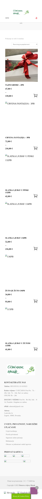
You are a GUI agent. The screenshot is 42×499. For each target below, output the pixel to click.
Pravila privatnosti (12, 434)
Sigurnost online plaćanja (14, 438)
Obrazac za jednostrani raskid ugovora (18, 444)
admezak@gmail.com (16, 406)
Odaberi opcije (35, 95)
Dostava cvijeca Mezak (27, 485)
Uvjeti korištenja (11, 431)
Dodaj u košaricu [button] (35, 195)
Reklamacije (10, 441)
